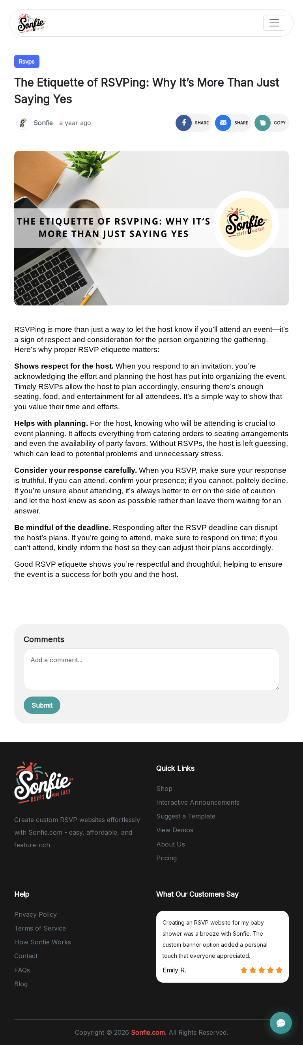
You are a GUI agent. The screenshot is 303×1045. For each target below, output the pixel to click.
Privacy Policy (35, 914)
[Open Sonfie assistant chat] (281, 1023)
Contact (25, 956)
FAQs (22, 970)
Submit (42, 705)
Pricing (166, 858)
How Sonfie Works (42, 942)
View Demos (174, 830)
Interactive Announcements (197, 802)
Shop (164, 788)
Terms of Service (40, 928)
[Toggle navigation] (274, 23)
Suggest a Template (185, 816)
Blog (21, 984)
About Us (170, 844)
